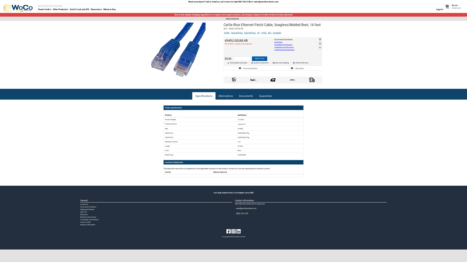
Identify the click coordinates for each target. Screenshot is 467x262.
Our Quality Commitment (89, 219)
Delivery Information (87, 225)
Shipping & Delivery (87, 209)
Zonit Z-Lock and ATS (79, 9)
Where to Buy (109, 9)
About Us (83, 212)
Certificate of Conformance (284, 47)
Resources (84, 214)
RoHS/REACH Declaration (283, 45)
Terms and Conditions (88, 207)
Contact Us (84, 204)
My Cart (455, 5)
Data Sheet (278, 42)
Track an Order (85, 222)
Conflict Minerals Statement (284, 50)
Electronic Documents (88, 217)
